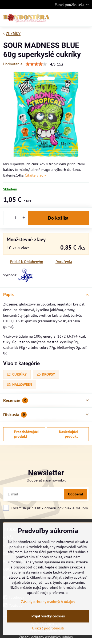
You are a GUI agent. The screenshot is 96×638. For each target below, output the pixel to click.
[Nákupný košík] (72, 18)
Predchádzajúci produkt (26, 434)
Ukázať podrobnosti (48, 628)
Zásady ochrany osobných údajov (48, 601)
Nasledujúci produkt (68, 434)
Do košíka (58, 218)
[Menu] (85, 18)
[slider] (36, 64)
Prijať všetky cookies (48, 616)
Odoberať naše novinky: (46, 480)
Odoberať (75, 494)
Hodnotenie (12, 64)
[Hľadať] (59, 18)
